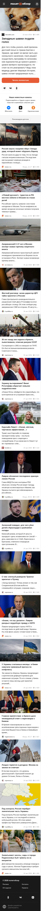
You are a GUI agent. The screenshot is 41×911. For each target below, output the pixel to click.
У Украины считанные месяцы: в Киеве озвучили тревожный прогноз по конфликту (20, 667)
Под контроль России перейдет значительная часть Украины (16, 810)
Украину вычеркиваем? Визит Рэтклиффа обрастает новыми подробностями (16, 386)
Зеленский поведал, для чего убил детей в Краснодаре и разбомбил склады (18, 527)
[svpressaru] (3, 355)
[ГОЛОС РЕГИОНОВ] (3, 737)
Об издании (7, 888)
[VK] (20, 897)
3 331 (37, 399)
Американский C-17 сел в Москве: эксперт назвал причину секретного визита (18, 246)
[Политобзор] (21, 4)
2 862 (37, 636)
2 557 (37, 737)
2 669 (37, 688)
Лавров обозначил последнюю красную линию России (20, 477)
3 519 (37, 355)
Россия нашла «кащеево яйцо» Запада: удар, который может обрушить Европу (20, 150)
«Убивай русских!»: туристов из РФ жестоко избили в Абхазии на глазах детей (18, 197)
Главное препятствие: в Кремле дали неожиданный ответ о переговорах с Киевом (19, 718)
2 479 (37, 780)
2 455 (37, 873)
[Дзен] (32, 897)
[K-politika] (3, 311)
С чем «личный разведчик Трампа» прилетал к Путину (18, 578)
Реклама (6, 884)
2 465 (37, 827)
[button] (4, 88)
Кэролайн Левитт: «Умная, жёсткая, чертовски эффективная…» (18, 428)
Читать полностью (20, 80)
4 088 (37, 265)
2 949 (37, 592)
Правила (25, 888)
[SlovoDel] (3, 34)
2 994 (37, 548)
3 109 (37, 497)
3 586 (37, 311)
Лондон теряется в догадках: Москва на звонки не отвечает (20, 766)
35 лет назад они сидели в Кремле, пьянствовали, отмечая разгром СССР (19, 341)
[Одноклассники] (8, 897)
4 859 (37, 216)
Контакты (25, 884)
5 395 (37, 167)
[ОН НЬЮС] (3, 265)
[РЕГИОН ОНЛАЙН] (3, 167)
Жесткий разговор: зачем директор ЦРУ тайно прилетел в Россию (20, 294)
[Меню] (4, 4)
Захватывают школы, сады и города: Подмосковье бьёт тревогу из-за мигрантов (19, 857)
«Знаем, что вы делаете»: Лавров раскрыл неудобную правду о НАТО (18, 622)
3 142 (37, 448)
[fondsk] (3, 448)
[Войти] (37, 4)
